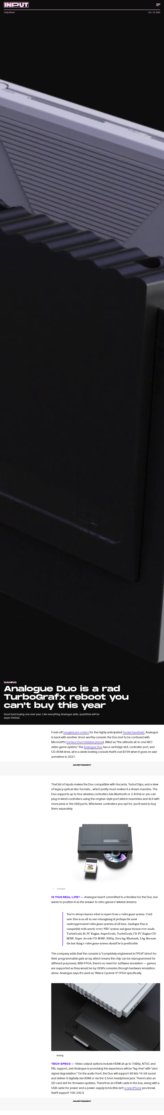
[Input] (16, 5)
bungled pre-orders (76, 732)
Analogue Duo (93, 747)
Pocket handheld (133, 732)
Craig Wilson (9, 12)
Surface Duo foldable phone (84, 742)
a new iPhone (132, 1088)
